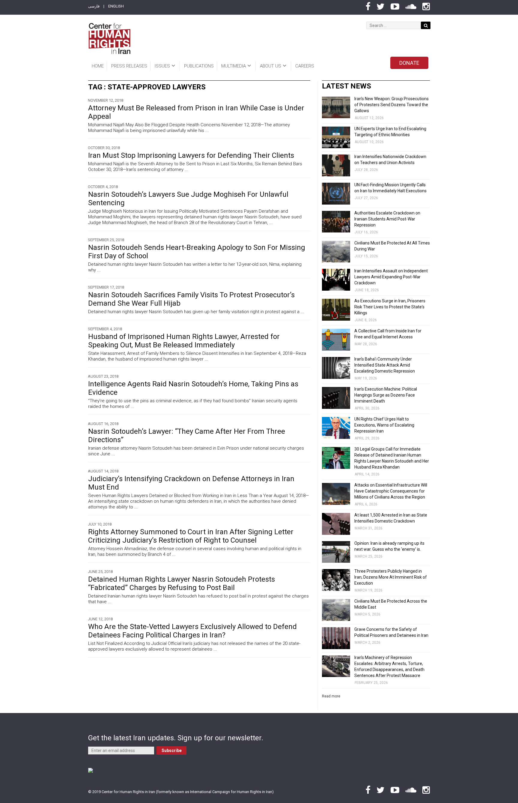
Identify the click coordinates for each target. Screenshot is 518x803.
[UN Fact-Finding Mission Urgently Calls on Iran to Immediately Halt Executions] (336, 194)
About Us (270, 66)
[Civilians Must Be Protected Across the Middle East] (336, 610)
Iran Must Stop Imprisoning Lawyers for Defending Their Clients (191, 155)
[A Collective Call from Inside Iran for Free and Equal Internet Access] (336, 340)
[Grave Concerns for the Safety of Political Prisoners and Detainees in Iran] (336, 638)
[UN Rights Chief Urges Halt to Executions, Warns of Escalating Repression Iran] (336, 428)
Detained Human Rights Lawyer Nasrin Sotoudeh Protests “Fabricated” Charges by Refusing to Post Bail (181, 583)
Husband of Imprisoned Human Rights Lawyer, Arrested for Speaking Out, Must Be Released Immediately (184, 340)
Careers (304, 66)
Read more (331, 696)
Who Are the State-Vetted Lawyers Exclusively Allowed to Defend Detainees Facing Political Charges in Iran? (192, 630)
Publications (199, 66)
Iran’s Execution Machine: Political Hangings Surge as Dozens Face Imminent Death (385, 395)
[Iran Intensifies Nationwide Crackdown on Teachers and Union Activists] (336, 165)
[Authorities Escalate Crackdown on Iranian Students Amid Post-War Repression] (336, 222)
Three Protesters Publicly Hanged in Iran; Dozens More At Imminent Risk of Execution (390, 577)
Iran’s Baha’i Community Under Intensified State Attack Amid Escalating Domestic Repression (384, 365)
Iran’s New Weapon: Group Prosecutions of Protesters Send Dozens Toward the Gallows (391, 104)
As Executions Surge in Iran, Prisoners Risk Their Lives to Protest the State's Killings (389, 306)
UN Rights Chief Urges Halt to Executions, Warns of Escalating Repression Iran (384, 425)
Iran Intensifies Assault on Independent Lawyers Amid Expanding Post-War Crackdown (391, 276)
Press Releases (129, 66)
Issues (162, 66)
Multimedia (233, 66)
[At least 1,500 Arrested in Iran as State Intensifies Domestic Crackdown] (336, 524)
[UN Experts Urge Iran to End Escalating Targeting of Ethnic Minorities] (336, 137)
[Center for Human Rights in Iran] (109, 38)
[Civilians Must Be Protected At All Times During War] (336, 252)
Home (98, 66)
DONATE (409, 63)
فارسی (94, 6)
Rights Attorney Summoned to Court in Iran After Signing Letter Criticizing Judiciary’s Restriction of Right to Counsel (190, 536)
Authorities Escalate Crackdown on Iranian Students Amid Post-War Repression (387, 219)
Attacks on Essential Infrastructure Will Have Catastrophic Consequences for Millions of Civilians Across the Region (390, 491)
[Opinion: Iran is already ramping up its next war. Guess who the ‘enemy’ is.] (336, 552)
